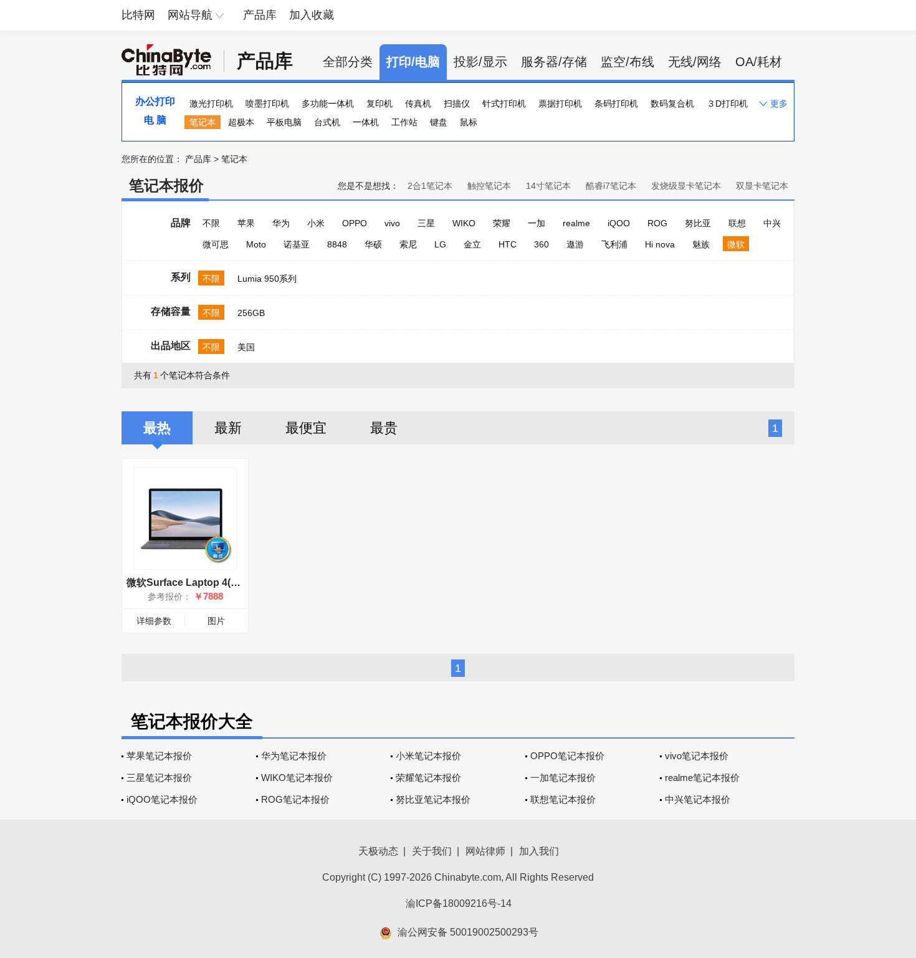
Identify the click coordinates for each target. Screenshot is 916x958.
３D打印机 (727, 103)
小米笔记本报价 (428, 755)
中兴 (772, 223)
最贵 (384, 428)
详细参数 (153, 621)
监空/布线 (627, 62)
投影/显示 (480, 62)
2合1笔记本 (430, 186)
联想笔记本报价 (563, 799)
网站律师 (485, 851)
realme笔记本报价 (702, 777)
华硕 (373, 244)
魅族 (701, 244)
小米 (316, 223)
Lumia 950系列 (267, 279)
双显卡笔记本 (762, 186)
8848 (337, 244)
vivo (392, 223)
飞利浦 (614, 244)
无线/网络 (695, 62)
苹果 (246, 223)
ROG (657, 223)
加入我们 (539, 851)
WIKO (463, 223)
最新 (228, 428)
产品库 (260, 15)
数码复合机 (672, 103)
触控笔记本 (489, 186)
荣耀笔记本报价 (428, 777)
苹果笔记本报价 (159, 755)
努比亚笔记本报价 (433, 799)
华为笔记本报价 (294, 755)
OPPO (354, 223)
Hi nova (660, 244)
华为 (281, 223)
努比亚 (698, 223)
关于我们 (432, 851)
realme (576, 223)
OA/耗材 (758, 62)
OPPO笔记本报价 (567, 755)
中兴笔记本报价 (697, 799)
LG (440, 244)
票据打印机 (560, 103)
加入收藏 (311, 15)
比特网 (138, 15)
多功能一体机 (328, 103)
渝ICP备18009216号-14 (459, 903)
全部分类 (348, 62)
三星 (426, 223)
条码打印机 (616, 103)
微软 (736, 244)
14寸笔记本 (548, 186)
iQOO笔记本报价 (162, 799)
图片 (216, 621)
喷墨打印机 (267, 103)
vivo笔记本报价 (696, 755)
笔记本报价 (166, 185)
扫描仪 (457, 103)
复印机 (379, 103)
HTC (508, 244)
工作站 (404, 122)
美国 (246, 347)
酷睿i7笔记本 (611, 186)
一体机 (366, 122)
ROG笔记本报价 (295, 799)
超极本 (241, 122)
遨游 (575, 244)
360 (541, 244)
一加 (536, 223)
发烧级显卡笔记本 (686, 186)
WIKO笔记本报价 (297, 777)
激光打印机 (211, 103)
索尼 (408, 244)
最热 (157, 428)
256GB (251, 313)
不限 (211, 223)
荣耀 (501, 223)
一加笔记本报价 (563, 777)
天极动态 (378, 851)
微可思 (216, 244)
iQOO (619, 223)
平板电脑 (284, 122)
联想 (737, 223)
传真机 (418, 103)
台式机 (327, 122)
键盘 (438, 122)
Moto (256, 244)
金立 (472, 244)
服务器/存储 (554, 62)
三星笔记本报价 (159, 777)
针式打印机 (504, 103)
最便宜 (306, 428)
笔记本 (202, 122)
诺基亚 (297, 244)
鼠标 (468, 122)
